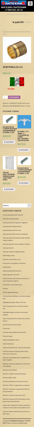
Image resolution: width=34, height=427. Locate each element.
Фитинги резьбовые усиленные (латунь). (15, 381)
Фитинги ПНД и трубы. (10, 377)
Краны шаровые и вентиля (11, 274)
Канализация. (7, 267)
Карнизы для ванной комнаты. (12, 271)
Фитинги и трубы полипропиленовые (14, 374)
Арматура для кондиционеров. (12, 226)
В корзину (14, 97)
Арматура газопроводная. (11, 218)
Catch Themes (23, 423)
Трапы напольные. (8, 344)
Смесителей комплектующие (12, 324)
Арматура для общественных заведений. (15, 234)
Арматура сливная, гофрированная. (14, 251)
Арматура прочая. (8, 248)
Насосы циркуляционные (10, 292)
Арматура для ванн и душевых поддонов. (15, 222)
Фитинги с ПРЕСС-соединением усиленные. (16, 385)
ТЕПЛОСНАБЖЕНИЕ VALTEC (11, 340)
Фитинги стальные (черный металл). (14, 395)
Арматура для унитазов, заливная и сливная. (16, 244)
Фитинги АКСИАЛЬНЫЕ (16, 32)
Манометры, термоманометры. (12, 284)
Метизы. (5, 288)
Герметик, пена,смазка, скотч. (12, 259)
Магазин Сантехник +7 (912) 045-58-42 (13, 8)
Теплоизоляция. (8, 336)
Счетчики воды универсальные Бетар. (14, 332)
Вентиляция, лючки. (9, 255)
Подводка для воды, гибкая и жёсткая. (14, 302)
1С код (27, 106)
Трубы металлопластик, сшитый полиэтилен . (17, 347)
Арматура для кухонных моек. (12, 230)
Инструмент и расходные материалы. (14, 263)
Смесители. (6, 328)
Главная (5, 32)
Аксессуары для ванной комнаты (13, 215)
